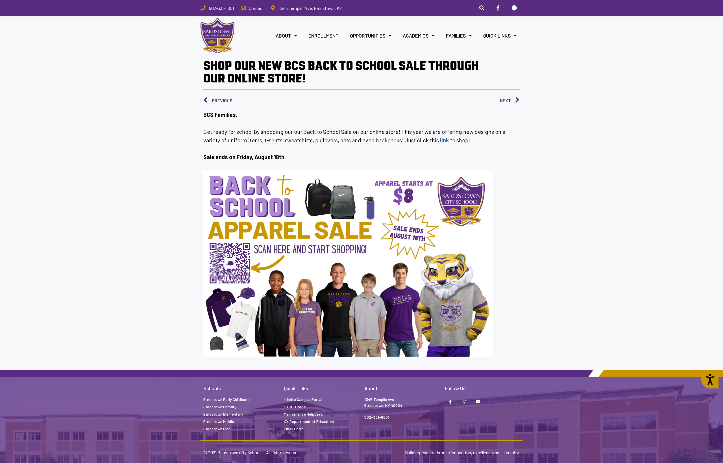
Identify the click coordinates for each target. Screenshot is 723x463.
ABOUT (283, 35)
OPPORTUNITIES (368, 35)
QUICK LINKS (497, 35)
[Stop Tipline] (514, 8)
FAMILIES (456, 35)
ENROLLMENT (323, 35)
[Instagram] (464, 401)
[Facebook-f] (450, 401)
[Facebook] (498, 8)
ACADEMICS (416, 35)
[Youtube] (478, 401)
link (444, 140)
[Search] (482, 8)
